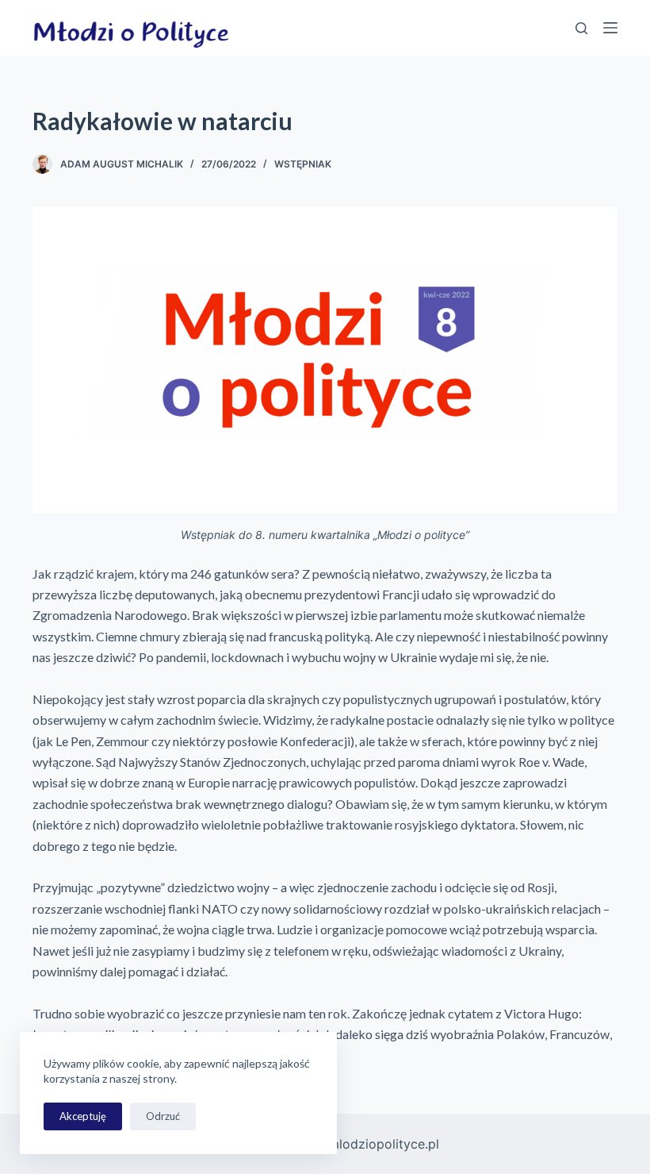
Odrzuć (163, 1116)
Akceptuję (82, 1116)
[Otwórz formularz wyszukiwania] (581, 28)
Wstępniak (302, 164)
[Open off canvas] (610, 28)
